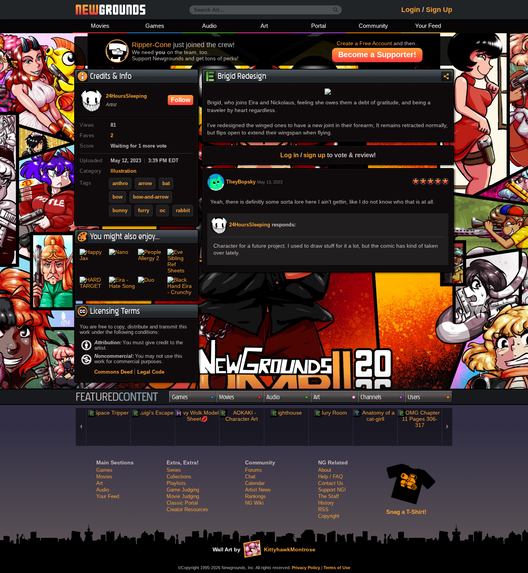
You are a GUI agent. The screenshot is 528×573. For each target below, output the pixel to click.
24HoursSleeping (249, 225)
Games (154, 25)
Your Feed (428, 25)
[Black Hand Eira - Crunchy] (180, 286)
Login (410, 10)
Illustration (123, 171)
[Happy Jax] (93, 261)
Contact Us (330, 483)
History (326, 503)
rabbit (183, 210)
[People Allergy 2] (151, 261)
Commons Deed (113, 372)
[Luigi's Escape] (153, 413)
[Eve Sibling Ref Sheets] (180, 261)
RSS (323, 509)
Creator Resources (187, 509)
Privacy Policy (306, 567)
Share (446, 76)
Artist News (258, 490)
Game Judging (183, 490)
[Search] (335, 10)
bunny (120, 210)
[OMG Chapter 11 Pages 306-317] (420, 419)
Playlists (176, 483)
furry (143, 210)
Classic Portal (182, 503)
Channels (371, 397)
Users (414, 397)
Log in (289, 154)
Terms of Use (337, 567)
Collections (179, 476)
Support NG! (332, 490)
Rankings (255, 496)
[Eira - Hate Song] (122, 286)
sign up (314, 154)
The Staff (328, 496)
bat (166, 183)
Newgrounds (110, 10)
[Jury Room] (331, 413)
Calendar (255, 483)
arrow (145, 183)
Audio (209, 25)
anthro (120, 183)
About (324, 470)
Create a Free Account (364, 43)
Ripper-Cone (151, 45)
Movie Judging (183, 496)
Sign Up (439, 10)
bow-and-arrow (151, 197)
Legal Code (150, 372)
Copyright (328, 516)
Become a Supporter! (377, 54)
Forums (253, 470)
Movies (100, 25)
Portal (318, 25)
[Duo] (151, 286)
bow (117, 197)
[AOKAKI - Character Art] (242, 416)
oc (162, 210)
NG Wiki (254, 503)
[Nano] (122, 261)
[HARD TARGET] (93, 286)
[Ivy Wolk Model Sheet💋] (197, 416)
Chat (250, 476)
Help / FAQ (330, 476)
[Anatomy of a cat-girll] (375, 416)
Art (264, 25)
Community (373, 25)
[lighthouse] (286, 413)
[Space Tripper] (108, 413)
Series (174, 470)
